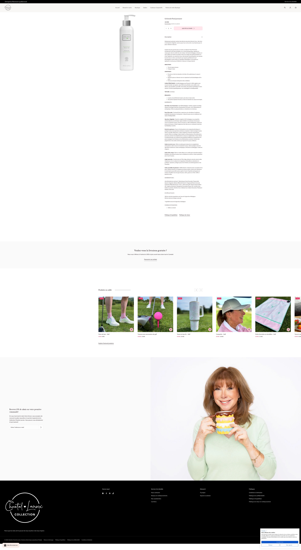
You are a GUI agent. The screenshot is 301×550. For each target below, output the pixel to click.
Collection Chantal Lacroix (14, 540)
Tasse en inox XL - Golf (183, 334)
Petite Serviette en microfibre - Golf (265, 334)
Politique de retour (184, 215)
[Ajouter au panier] (131, 329)
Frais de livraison (168, 23)
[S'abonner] (41, 427)
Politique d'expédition (171, 215)
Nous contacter (155, 492)
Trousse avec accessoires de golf (147, 334)
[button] (285, 8)
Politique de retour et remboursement (260, 501)
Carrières (154, 501)
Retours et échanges (48, 540)
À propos (202, 492)
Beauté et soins (127, 7)
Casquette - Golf (221, 334)
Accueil (117, 7)
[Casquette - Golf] (234, 314)
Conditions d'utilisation (255, 492)
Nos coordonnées (156, 498)
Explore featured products (106, 343)
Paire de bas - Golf (103, 334)
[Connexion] (290, 8)
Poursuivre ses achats (150, 259)
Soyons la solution (205, 495)
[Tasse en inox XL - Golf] (194, 314)
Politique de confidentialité (256, 495)
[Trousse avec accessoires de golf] (155, 314)
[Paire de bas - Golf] (116, 314)
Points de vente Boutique (173, 7)
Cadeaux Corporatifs (156, 7)
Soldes (145, 7)
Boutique (137, 7)
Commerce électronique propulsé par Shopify (31, 540)
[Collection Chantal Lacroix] (7, 7)
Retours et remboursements (159, 495)
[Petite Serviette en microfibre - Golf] (273, 314)
